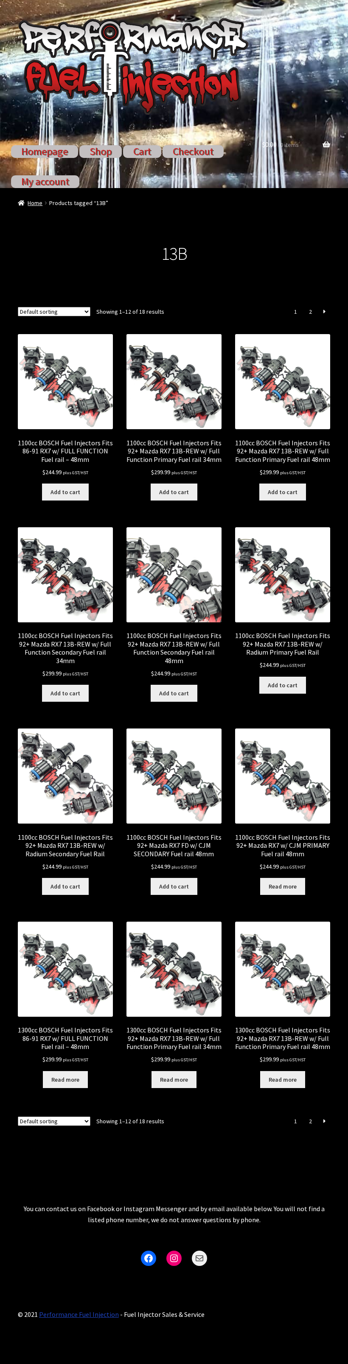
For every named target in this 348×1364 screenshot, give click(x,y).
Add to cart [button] (65, 492)
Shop (101, 151)
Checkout (193, 151)
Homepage (44, 151)
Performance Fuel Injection (79, 1314)
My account (45, 181)
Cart (142, 151)
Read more (283, 886)
